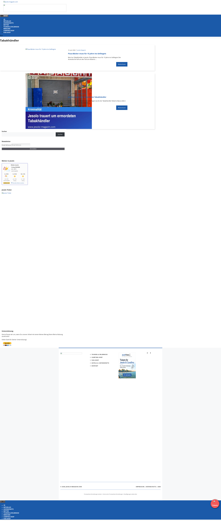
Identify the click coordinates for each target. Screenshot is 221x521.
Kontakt (95, 366)
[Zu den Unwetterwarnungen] (7, 172)
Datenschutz (151, 486)
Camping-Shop (8, 31)
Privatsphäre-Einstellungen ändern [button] (93, 494)
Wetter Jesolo (15, 165)
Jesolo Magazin (81, 50)
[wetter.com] (6, 183)
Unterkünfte (8, 23)
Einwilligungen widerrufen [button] (130, 494)
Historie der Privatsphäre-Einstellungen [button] (113, 494)
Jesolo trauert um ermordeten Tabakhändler (87, 97)
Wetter (6, 25)
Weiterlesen (122, 64)
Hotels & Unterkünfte (100, 363)
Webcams (6, 29)
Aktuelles (7, 21)
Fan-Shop (7, 32)
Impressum (140, 486)
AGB (159, 486)
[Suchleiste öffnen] (1, 36)
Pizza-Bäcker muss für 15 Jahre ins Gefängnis (87, 53)
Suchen (60, 134)
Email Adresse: (7, 145)
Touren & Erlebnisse (11, 27)
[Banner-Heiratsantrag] (34, 11)
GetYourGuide (14, 155)
